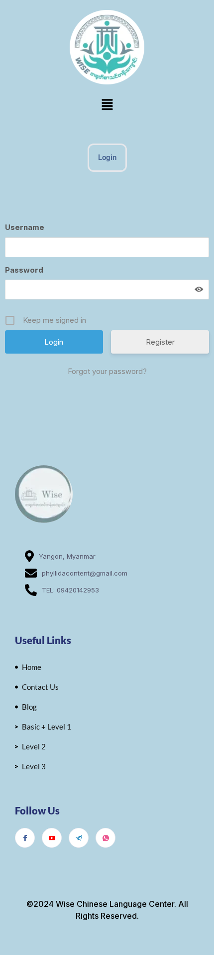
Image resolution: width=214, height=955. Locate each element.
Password (24, 270)
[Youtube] (52, 838)
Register (160, 342)
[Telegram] (79, 838)
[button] (107, 105)
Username (24, 227)
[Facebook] (25, 838)
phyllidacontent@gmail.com (84, 573)
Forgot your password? (107, 371)
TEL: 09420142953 (70, 590)
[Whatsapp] (105, 838)
